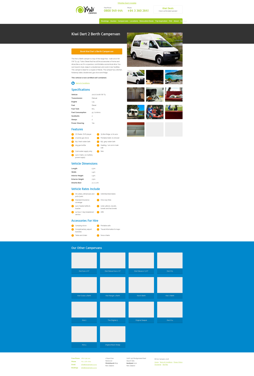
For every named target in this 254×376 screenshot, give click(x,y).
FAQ (170, 21)
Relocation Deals (147, 21)
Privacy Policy (178, 362)
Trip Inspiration (161, 21)
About (176, 21)
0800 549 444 (113, 10)
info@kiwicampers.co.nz (89, 364)
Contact (183, 21)
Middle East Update (127, 3)
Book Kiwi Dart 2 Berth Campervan (96, 51)
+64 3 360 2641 (138, 10)
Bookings (105, 21)
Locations (134, 21)
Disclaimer (158, 364)
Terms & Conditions (82, 83)
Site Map (165, 364)
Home (157, 362)
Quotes (113, 21)
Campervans (123, 21)
